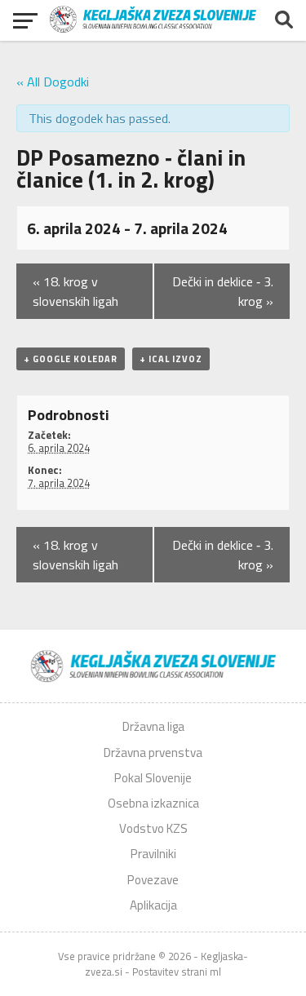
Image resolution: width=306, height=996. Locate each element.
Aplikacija (153, 905)
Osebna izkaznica (153, 803)
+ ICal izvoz (171, 358)
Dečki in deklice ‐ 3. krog (222, 291)
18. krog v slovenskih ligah (75, 291)
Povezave (153, 879)
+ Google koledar (71, 358)
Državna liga (153, 726)
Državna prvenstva (153, 752)
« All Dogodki (52, 81)
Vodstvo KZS (153, 828)
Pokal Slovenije (153, 777)
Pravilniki (153, 853)
